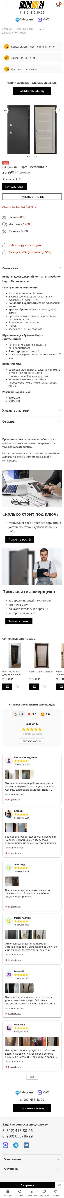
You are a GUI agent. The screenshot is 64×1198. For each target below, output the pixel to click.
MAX (45, 19)
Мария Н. (19, 971)
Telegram (26, 19)
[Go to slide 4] (34, 156)
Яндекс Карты (14, 800)
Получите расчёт (19, 539)
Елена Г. (18, 810)
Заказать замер (19, 621)
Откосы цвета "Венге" (41, 671)
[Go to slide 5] (36, 156)
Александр (20, 864)
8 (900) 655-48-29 (32, 1099)
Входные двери (25, 29)
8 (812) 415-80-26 (32, 12)
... (40, 28)
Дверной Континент (14, 32)
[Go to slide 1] (27, 156)
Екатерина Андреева (25, 757)
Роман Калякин (22, 917)
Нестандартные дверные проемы (11, 673)
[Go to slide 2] (29, 156)
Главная (7, 29)
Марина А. (19, 1024)
